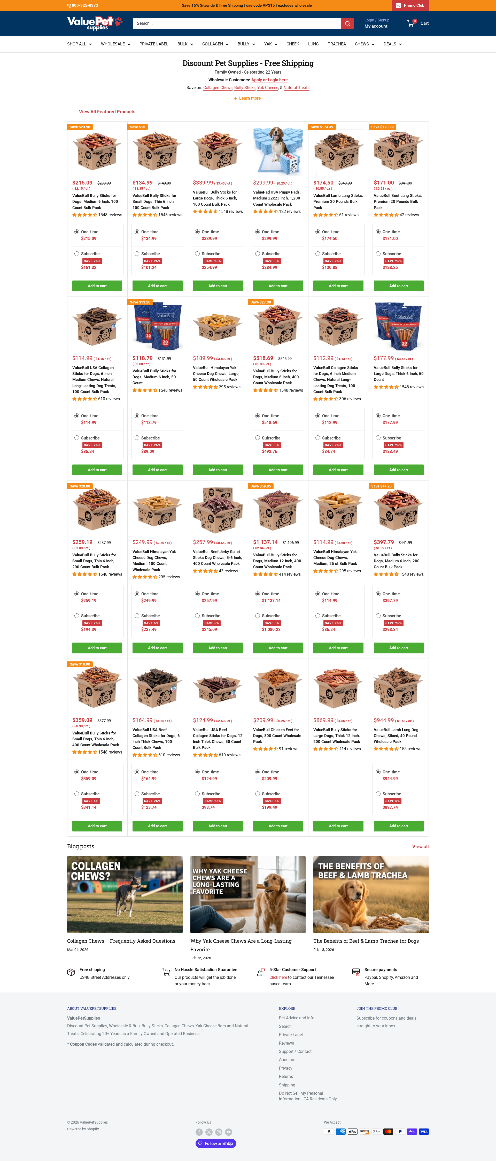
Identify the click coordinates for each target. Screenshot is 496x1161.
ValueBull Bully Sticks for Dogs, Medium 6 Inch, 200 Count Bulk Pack (397, 561)
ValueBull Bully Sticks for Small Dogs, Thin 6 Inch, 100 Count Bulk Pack (154, 201)
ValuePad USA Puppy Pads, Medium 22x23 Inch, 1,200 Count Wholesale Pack (277, 198)
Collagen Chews (218, 87)
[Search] (347, 23)
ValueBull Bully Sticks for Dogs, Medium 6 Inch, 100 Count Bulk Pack (95, 201)
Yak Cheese (267, 87)
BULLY (244, 44)
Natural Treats (296, 87)
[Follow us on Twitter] (209, 1132)
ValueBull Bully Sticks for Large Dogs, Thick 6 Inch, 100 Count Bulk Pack (215, 198)
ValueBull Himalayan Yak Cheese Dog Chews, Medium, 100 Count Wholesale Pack (154, 560)
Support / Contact (295, 1051)
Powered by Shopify (83, 1129)
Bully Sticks (244, 87)
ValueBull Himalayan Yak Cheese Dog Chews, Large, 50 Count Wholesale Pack (216, 373)
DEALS (390, 44)
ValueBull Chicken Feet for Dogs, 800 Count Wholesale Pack (277, 735)
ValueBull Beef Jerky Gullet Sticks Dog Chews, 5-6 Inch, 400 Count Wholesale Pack (217, 557)
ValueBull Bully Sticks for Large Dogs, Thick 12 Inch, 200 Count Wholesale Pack (336, 735)
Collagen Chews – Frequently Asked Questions (121, 941)
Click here (278, 977)
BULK (182, 44)
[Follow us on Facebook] (199, 1132)
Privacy (285, 1068)
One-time (89, 231)
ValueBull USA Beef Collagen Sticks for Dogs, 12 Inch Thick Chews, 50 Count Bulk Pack (218, 738)
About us (287, 1059)
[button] (85, 214)
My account (376, 26)
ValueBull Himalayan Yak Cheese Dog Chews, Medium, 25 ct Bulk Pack (335, 557)
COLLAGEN (212, 44)
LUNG (313, 44)
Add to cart (97, 286)
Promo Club (414, 5)
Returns (286, 1076)
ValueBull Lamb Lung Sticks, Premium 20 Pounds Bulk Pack (338, 201)
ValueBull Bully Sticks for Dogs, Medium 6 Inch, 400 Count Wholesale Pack (276, 377)
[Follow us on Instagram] (218, 1132)
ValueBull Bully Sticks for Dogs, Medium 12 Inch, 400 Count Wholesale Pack (277, 561)
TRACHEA (337, 44)
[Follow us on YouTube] (228, 1132)
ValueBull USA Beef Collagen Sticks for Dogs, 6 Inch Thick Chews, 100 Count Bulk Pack (156, 738)
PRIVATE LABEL (154, 44)
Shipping (287, 1085)
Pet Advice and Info (296, 1017)
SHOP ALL (76, 44)
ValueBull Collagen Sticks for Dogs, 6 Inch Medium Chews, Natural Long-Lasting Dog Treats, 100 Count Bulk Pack (335, 379)
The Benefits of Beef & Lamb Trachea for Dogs (366, 941)
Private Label (291, 1034)
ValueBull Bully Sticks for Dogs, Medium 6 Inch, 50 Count (154, 377)
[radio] (76, 231)
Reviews (286, 1043)
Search (285, 1026)
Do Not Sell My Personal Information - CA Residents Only (308, 1096)
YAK (268, 44)
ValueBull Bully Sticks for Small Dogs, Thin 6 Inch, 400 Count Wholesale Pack (95, 739)
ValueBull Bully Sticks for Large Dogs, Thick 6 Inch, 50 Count (399, 373)
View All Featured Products (107, 111)
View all (421, 846)
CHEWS (362, 44)
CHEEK (292, 44)
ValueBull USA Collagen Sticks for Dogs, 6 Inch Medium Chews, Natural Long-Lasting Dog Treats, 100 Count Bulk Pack (94, 379)
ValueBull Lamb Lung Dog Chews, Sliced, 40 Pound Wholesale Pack (396, 735)
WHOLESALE (113, 44)
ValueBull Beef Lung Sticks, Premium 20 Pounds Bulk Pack (398, 201)
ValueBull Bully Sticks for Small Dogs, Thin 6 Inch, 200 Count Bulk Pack (94, 561)
